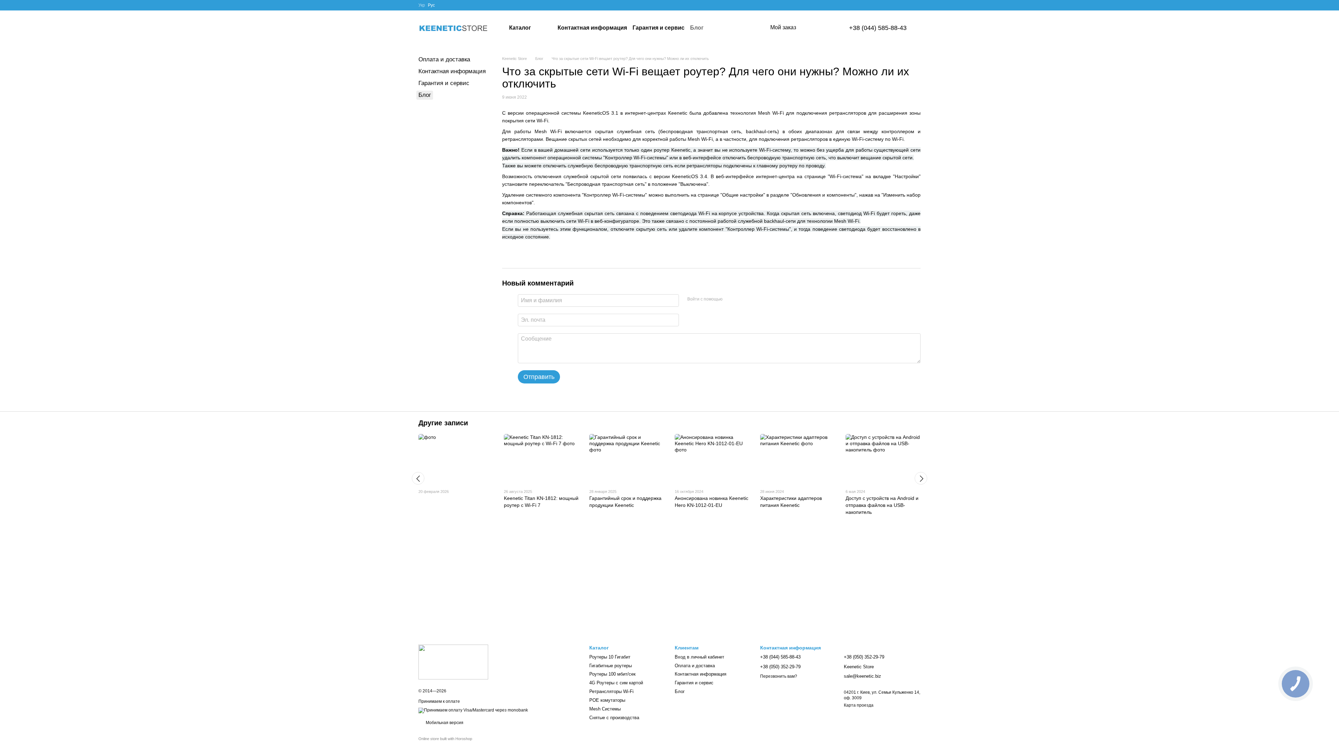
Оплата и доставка (444, 59)
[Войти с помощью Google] (741, 299)
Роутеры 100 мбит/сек (612, 674)
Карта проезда (858, 705)
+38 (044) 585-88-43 (878, 28)
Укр (421, 5)
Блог (697, 28)
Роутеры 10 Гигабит (609, 657)
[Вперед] (921, 478)
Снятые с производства (614, 717)
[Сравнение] (808, 27)
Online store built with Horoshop (445, 739)
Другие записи (443, 423)
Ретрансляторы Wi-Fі (611, 691)
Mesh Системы (605, 709)
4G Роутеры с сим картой (616, 682)
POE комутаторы (607, 700)
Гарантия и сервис (658, 28)
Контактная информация (592, 28)
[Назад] (418, 478)
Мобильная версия (444, 722)
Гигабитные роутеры (610, 665)
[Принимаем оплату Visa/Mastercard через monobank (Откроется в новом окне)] (473, 710)
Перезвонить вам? (778, 676)
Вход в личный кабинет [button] (699, 657)
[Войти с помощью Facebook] (730, 299)
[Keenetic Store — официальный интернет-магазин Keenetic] (453, 661)
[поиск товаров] (743, 27)
